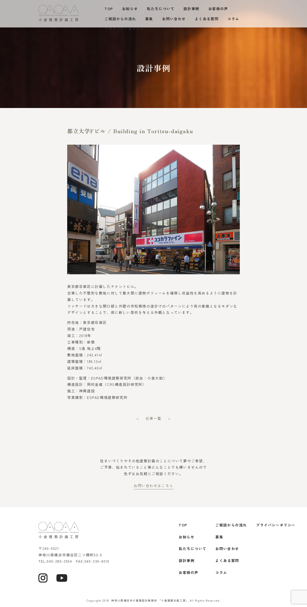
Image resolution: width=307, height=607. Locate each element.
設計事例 (191, 8)
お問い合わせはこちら (153, 485)
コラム (233, 18)
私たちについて (160, 8)
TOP (109, 8)
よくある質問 (207, 18)
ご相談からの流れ (120, 18)
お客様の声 (218, 8)
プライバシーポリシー (124, 28)
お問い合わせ (174, 18)
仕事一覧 (153, 418)
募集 (149, 18)
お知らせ (130, 8)
